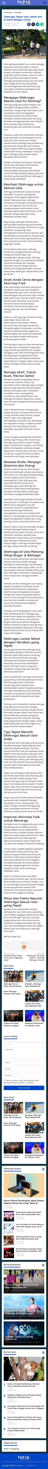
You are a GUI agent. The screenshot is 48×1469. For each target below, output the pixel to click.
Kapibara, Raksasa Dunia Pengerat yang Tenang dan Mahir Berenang (24, 1396)
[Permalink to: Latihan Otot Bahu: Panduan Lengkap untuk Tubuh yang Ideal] (13, 1015)
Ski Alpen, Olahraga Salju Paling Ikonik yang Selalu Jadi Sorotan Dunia (33, 985)
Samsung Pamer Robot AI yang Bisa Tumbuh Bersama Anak (28, 1238)
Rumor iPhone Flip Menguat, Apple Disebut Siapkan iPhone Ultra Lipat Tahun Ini (24, 1201)
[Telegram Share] (37, 24)
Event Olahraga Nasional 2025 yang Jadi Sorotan (12, 992)
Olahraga (7, 25)
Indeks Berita (31, 1465)
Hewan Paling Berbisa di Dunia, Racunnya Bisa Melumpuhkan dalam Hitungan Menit (24, 1418)
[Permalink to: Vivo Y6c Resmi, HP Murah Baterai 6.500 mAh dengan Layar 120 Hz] (9, 1228)
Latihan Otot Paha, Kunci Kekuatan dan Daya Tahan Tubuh (33, 1005)
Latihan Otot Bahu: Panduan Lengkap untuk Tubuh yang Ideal (13, 1024)
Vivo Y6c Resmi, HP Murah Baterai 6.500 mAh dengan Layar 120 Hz (30, 1225)
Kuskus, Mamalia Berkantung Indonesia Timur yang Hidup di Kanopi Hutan (23, 1385)
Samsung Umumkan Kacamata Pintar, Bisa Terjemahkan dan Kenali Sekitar (28, 1213)
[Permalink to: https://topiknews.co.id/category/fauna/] (43, 1352)
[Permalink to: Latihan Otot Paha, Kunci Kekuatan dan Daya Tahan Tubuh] (34, 996)
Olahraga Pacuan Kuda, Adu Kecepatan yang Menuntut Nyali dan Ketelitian (12, 985)
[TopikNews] (24, 2)
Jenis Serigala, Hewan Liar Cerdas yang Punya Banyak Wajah (23, 1429)
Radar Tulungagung (11, 1449)
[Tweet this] (33, 24)
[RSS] (24, 947)
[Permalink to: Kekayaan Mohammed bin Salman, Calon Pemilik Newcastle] (34, 1015)
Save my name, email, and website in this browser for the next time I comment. (21, 1081)
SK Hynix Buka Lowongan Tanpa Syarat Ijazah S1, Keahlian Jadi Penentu (29, 1250)
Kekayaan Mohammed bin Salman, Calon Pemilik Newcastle (34, 1024)
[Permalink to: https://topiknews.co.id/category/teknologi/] (43, 1169)
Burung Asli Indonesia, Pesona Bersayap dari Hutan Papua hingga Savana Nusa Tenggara (25, 1407)
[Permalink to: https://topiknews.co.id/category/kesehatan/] (43, 1265)
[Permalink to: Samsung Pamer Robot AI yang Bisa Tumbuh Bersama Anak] (9, 1240)
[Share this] (29, 24)
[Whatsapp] (42, 24)
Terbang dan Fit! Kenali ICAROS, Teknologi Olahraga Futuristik (35, 956)
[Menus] (4, 3)
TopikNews (19, 1465)
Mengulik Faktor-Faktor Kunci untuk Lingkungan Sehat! (13, 956)
